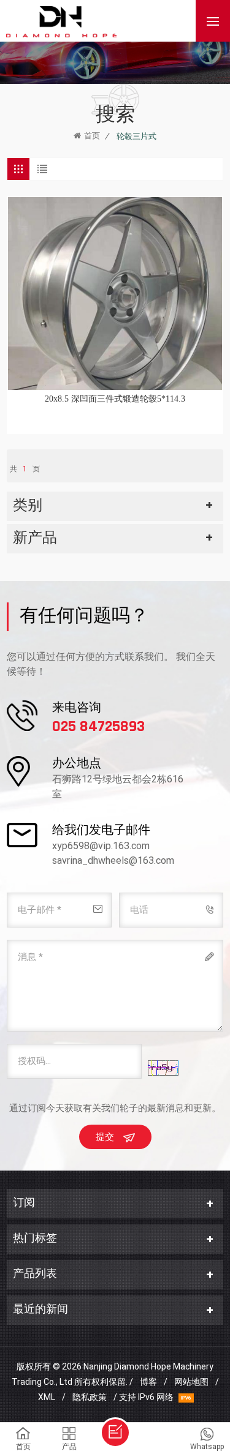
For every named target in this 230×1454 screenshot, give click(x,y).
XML (46, 1397)
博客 (148, 1382)
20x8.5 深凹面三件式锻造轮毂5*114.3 (115, 398)
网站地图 (191, 1382)
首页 (92, 135)
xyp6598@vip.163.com (101, 846)
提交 (105, 1136)
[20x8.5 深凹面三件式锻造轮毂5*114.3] (115, 293)
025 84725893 (98, 727)
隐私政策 (89, 1397)
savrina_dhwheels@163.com (113, 860)
